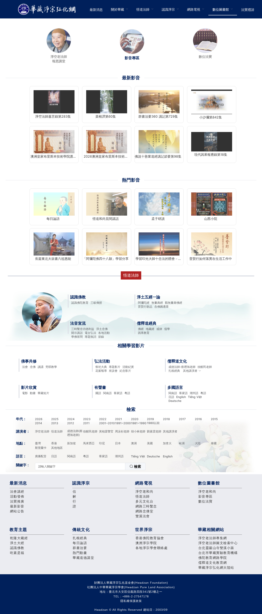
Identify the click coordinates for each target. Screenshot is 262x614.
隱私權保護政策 (131, 601)
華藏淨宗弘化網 (47, 9)
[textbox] (80, 466)
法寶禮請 (247, 10)
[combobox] (90, 466)
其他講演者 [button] (190, 370)
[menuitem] (96, 9)
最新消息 (96, 10)
